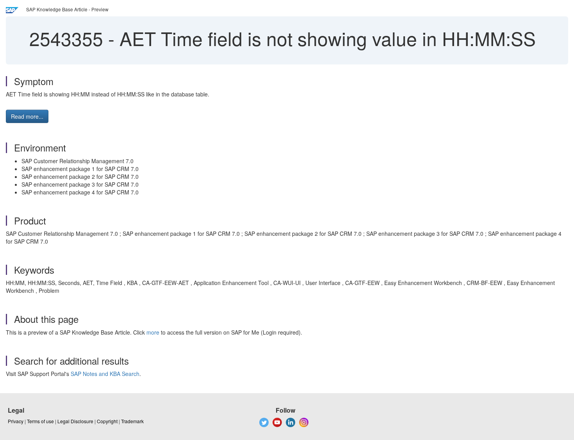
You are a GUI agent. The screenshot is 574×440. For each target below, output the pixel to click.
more (152, 332)
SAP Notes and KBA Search (105, 374)
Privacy (15, 421)
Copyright (107, 421)
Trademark (132, 421)
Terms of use (40, 421)
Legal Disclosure (75, 421)
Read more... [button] (27, 116)
